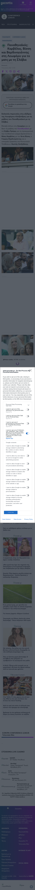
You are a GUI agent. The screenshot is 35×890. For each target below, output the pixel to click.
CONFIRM (11, 512)
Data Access (17, 519)
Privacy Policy (28, 519)
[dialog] (17, 445)
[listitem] (17, 405)
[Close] (31, 371)
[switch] (27, 410)
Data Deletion (6, 519)
